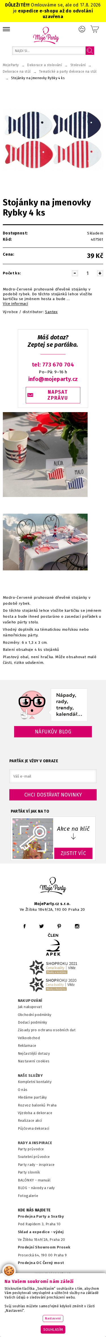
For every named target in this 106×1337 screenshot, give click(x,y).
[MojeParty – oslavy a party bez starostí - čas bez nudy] (46, 35)
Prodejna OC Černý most (41, 1263)
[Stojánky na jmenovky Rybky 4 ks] (53, 139)
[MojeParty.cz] (53, 886)
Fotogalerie (28, 1196)
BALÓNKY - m (29, 1180)
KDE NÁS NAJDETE (34, 1210)
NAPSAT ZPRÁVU (57, 395)
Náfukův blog (53, 732)
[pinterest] (59, 926)
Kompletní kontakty (34, 1082)
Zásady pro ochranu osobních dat (47, 1030)
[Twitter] (41, 926)
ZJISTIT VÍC (73, 853)
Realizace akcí (30, 1120)
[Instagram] (77, 926)
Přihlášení (82, 29)
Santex (51, 312)
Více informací (15, 304)
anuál (45, 1180)
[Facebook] (24, 926)
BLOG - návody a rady (36, 1188)
